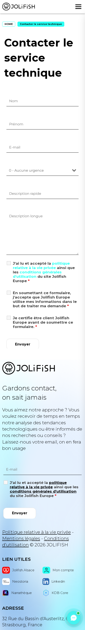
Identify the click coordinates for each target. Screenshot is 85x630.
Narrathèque (21, 593)
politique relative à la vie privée (41, 265)
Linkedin (58, 581)
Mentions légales (21, 538)
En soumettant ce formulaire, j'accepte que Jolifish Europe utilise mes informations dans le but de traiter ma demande (45, 299)
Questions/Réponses (26, 378)
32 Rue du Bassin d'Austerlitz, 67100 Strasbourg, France (40, 621)
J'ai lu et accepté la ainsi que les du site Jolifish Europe (44, 272)
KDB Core (60, 593)
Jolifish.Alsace (23, 570)
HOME (9, 24)
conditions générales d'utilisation (43, 491)
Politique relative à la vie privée (36, 532)
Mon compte (63, 570)
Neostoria (20, 581)
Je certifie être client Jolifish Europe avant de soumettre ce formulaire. (43, 322)
